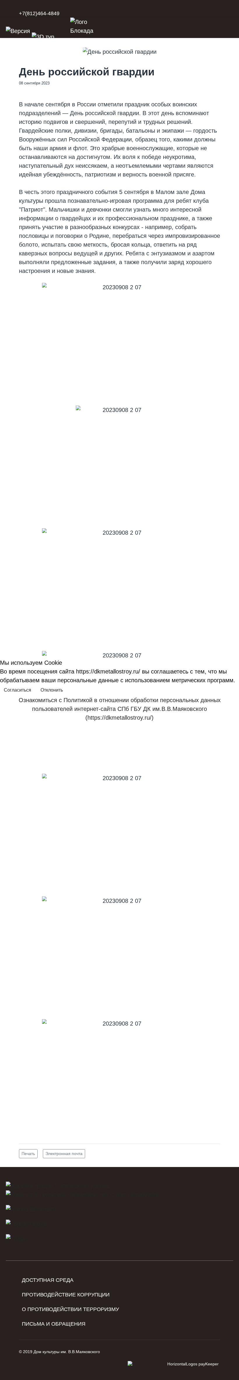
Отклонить (52, 690)
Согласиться (17, 690)
